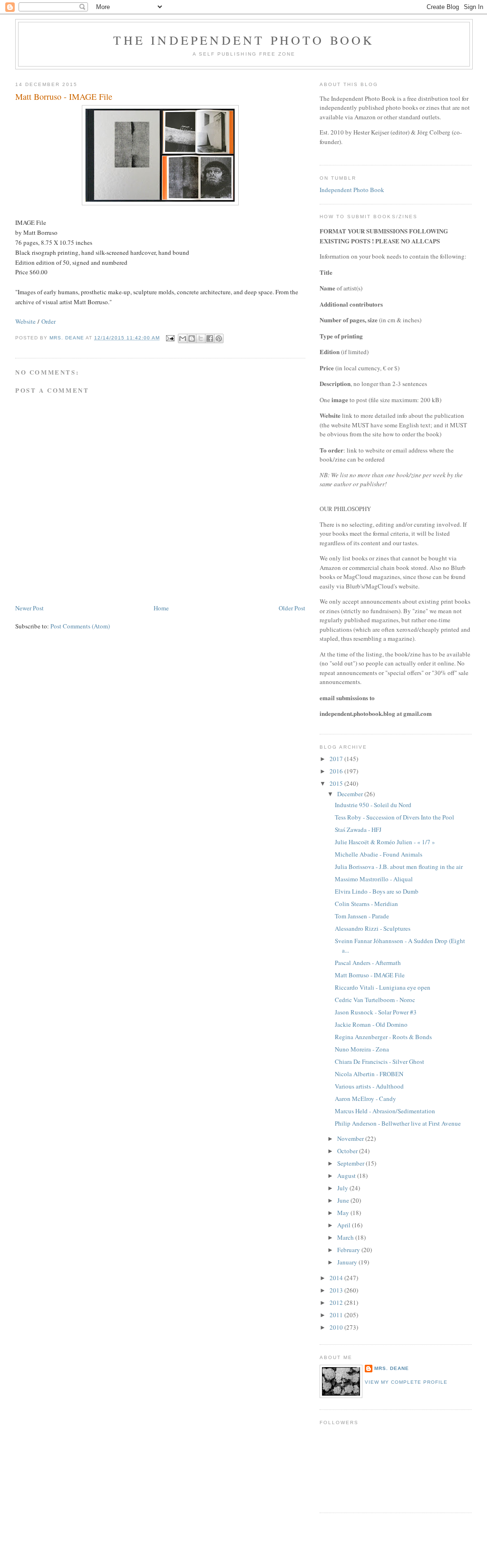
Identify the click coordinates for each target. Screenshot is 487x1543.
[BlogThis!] (191, 338)
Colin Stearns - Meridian (366, 903)
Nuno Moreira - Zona (362, 1049)
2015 (337, 783)
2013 (337, 1290)
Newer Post (29, 608)
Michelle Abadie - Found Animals (378, 854)
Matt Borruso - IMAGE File (370, 975)
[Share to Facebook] (209, 338)
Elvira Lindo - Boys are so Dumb (377, 891)
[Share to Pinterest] (219, 338)
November (351, 1138)
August (347, 1175)
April (344, 1225)
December (350, 794)
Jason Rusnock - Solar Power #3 (376, 1012)
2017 (337, 758)
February (349, 1249)
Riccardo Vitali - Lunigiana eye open (382, 987)
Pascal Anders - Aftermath (368, 962)
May (344, 1212)
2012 (337, 1302)
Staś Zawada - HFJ (358, 829)
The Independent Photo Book (243, 40)
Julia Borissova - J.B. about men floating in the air (399, 866)
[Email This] (182, 338)
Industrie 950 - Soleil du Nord (373, 804)
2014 (337, 1277)
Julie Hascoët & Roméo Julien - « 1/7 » (385, 842)
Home (161, 608)
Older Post (292, 608)
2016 (337, 771)
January (348, 1262)
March (346, 1237)
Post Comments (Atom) (80, 626)
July (343, 1188)
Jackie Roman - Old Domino (371, 1024)
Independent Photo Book (352, 189)
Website (25, 321)
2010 (337, 1327)
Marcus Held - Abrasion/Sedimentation (385, 1111)
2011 (337, 1315)
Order (48, 321)
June (344, 1200)
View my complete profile (406, 1382)
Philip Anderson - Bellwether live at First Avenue (398, 1123)
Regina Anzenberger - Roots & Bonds (383, 1036)
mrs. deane (391, 1368)
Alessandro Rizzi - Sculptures (372, 928)
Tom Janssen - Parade (362, 916)
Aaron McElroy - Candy (365, 1098)
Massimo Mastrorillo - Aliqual (374, 879)
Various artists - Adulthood (369, 1086)
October (348, 1151)
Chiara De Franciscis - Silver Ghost (379, 1061)
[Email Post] (170, 337)
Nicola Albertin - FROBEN (369, 1074)
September (351, 1163)
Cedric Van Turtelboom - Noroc (375, 999)
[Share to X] (200, 338)
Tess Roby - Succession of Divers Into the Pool (394, 817)
